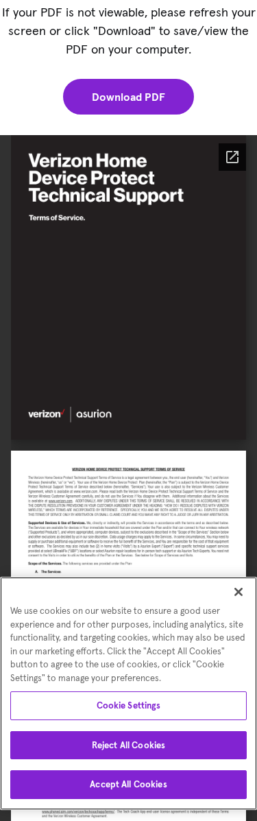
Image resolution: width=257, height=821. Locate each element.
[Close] (238, 592)
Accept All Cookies (128, 784)
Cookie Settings (129, 705)
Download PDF (128, 97)
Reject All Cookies (128, 745)
